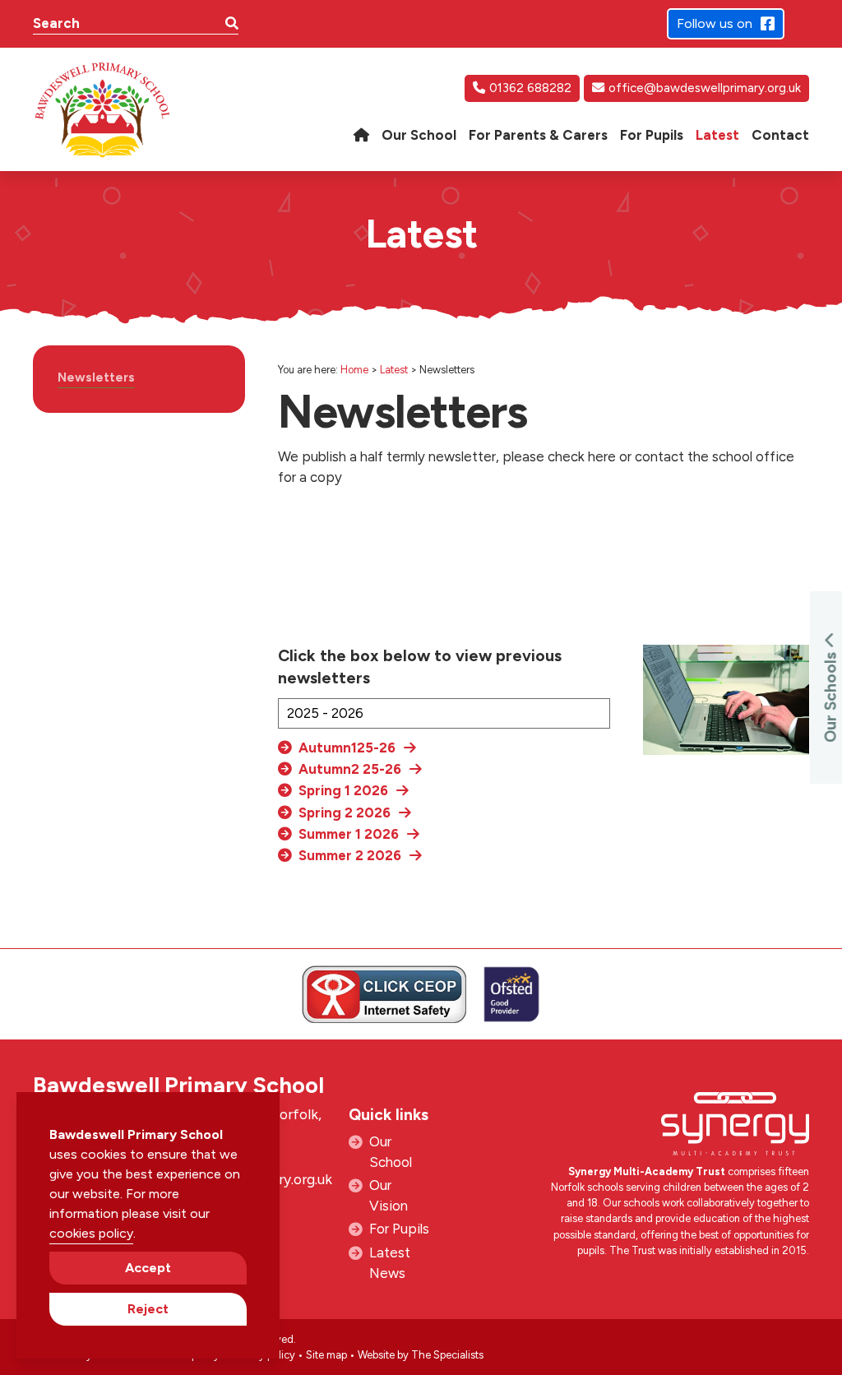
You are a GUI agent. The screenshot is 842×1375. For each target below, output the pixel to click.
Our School (390, 1151)
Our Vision (388, 1195)
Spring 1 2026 (343, 790)
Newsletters (96, 377)
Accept (148, 1267)
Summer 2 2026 (349, 855)
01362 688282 (530, 88)
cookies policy (91, 1233)
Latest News (389, 1262)
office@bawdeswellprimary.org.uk (704, 88)
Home (354, 369)
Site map (326, 1355)
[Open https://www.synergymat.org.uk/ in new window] (735, 1128)
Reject (148, 1309)
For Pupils (399, 1228)
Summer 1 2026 (348, 834)
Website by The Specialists (420, 1355)
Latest (394, 369)
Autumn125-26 (347, 747)
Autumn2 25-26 (349, 769)
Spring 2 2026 (344, 812)
